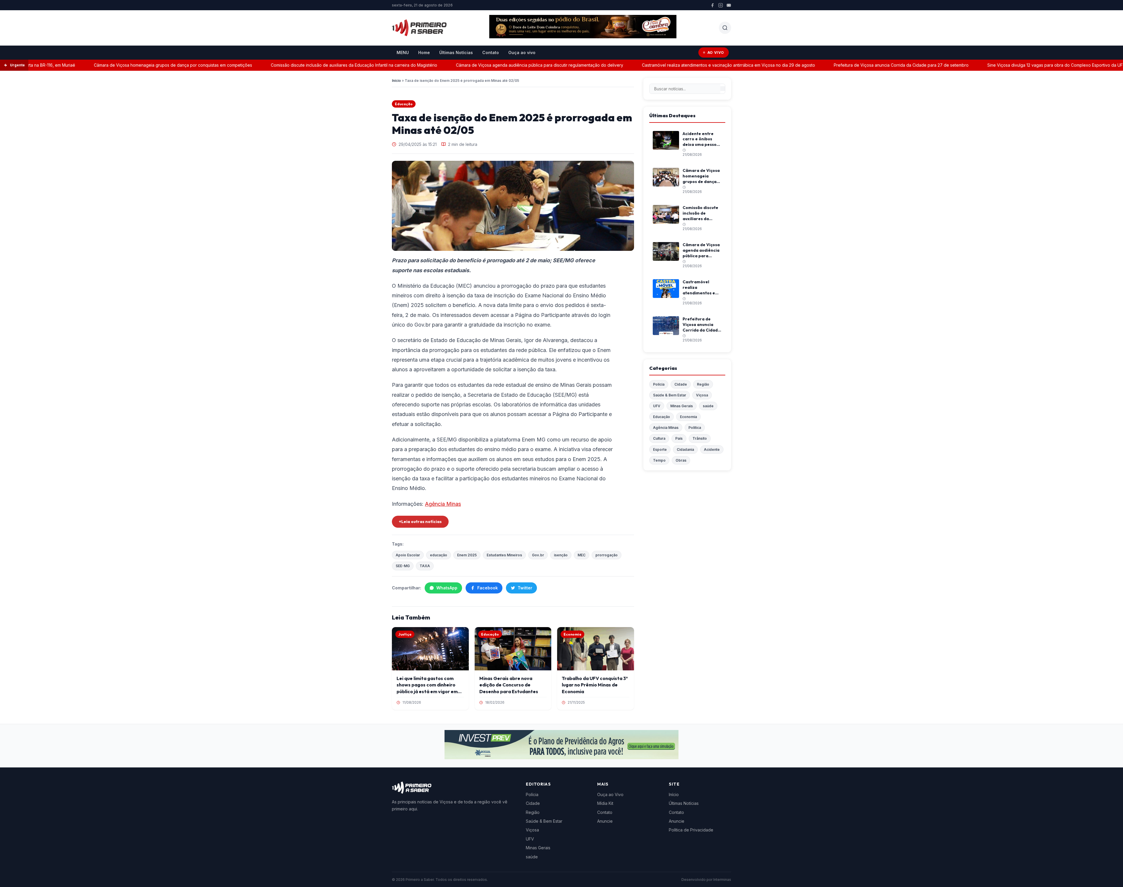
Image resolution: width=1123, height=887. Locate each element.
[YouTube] (728, 5)
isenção (561, 555)
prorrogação (606, 555)
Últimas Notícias (456, 52)
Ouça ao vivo (521, 52)
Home (424, 52)
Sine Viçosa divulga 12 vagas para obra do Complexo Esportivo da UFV (1031, 65)
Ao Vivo (715, 52)
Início (396, 80)
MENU (403, 52)
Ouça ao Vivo (610, 794)
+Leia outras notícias (420, 521)
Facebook (487, 587)
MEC (581, 555)
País (679, 438)
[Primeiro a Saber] (419, 27)
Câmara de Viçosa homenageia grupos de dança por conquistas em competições (148, 65)
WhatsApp (446, 587)
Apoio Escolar (408, 555)
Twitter (525, 587)
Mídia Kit (605, 803)
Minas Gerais (681, 406)
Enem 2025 (467, 555)
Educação (404, 104)
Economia (688, 417)
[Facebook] (712, 5)
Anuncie (605, 821)
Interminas (722, 879)
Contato (490, 52)
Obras (681, 460)
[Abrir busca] (725, 28)
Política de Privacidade (691, 829)
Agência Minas (443, 504)
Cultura (659, 438)
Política (694, 427)
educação (438, 555)
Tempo (659, 460)
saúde (708, 406)
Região (703, 384)
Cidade (680, 384)
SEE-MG (403, 566)
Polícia (658, 384)
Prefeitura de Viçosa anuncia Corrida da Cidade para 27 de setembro (876, 65)
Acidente (712, 449)
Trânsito (700, 438)
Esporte (660, 449)
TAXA (425, 566)
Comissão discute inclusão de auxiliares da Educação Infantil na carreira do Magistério (329, 65)
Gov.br (538, 555)
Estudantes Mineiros (504, 555)
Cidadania (685, 449)
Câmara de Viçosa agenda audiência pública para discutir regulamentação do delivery (514, 65)
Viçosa (702, 395)
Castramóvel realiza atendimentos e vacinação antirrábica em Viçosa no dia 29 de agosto (703, 65)
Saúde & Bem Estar (669, 395)
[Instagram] (720, 5)
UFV (656, 406)
